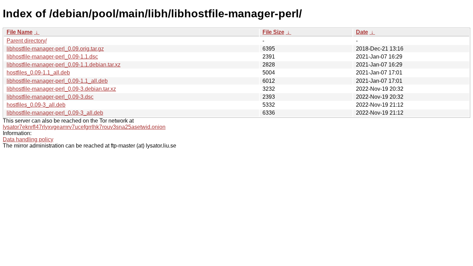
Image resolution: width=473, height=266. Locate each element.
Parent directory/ (27, 41)
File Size (273, 32)
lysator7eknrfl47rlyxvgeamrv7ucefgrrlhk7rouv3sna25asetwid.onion (84, 127)
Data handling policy (28, 139)
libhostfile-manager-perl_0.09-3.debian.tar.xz (61, 89)
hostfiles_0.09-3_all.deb (36, 105)
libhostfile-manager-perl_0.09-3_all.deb (55, 113)
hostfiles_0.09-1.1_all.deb (38, 73)
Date (362, 32)
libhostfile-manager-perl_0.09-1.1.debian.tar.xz (64, 65)
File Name (20, 32)
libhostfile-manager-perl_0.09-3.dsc (50, 97)
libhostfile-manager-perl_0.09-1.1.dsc (52, 57)
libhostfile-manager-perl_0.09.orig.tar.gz (55, 49)
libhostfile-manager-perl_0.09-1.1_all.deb (57, 81)
